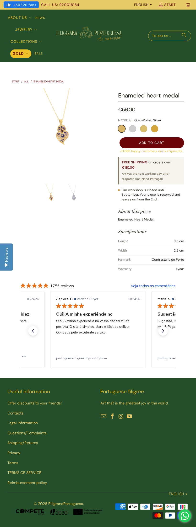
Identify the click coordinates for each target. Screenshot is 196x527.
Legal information (22, 422)
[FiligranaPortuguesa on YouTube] (129, 417)
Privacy (13, 452)
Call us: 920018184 (60, 4)
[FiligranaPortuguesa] (88, 36)
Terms (12, 462)
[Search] (184, 36)
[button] (20, 18)
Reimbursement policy (27, 482)
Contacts (15, 413)
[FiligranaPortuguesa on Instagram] (121, 417)
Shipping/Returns (22, 442)
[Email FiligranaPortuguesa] (104, 417)
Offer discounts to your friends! (34, 403)
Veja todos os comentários (153, 286)
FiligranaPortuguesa (65, 503)
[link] (98, 358)
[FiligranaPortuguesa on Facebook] (112, 417)
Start (170, 4)
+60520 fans (24, 5)
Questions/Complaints (27, 433)
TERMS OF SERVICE (24, 472)
